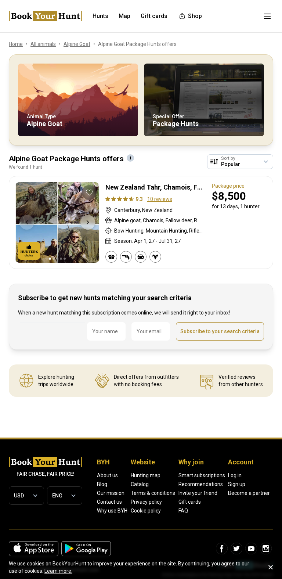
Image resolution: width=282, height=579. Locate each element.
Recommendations (200, 484)
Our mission (110, 493)
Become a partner (249, 493)
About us (107, 475)
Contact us (109, 502)
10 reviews (159, 199)
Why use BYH (112, 511)
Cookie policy (146, 511)
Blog (102, 484)
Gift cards (189, 502)
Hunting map (145, 475)
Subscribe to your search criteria (220, 331)
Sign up (236, 484)
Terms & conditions (153, 493)
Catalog (140, 484)
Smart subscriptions (201, 475)
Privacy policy (146, 502)
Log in (235, 475)
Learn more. (58, 571)
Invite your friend (197, 493)
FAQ (183, 511)
